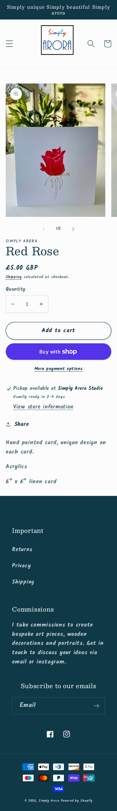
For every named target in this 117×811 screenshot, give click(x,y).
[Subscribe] (96, 706)
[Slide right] (73, 228)
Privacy (21, 566)
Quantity (16, 289)
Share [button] (21, 424)
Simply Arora (49, 800)
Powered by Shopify (76, 800)
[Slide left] (43, 228)
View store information (43, 407)
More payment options (58, 369)
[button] (9, 43)
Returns (22, 549)
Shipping (14, 277)
